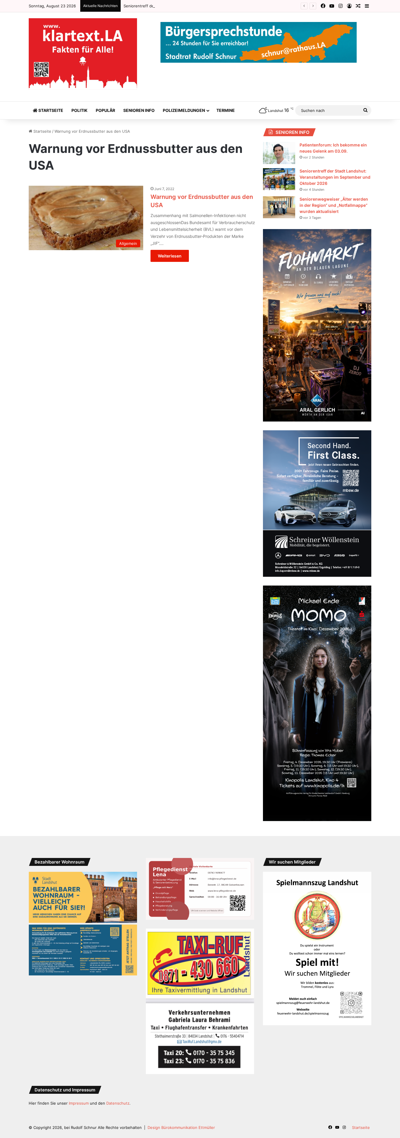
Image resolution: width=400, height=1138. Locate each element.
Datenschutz (117, 1103)
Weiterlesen (170, 255)
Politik (79, 110)
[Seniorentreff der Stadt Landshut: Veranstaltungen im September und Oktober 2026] (279, 179)
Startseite (50, 110)
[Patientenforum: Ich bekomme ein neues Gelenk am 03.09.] (279, 153)
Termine (225, 110)
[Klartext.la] (83, 54)
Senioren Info (139, 110)
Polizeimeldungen (184, 110)
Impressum (79, 1103)
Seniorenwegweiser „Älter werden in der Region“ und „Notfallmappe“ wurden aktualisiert (334, 205)
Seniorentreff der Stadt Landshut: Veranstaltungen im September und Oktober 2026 (201, 6)
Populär (105, 110)
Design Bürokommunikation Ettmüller (181, 1127)
